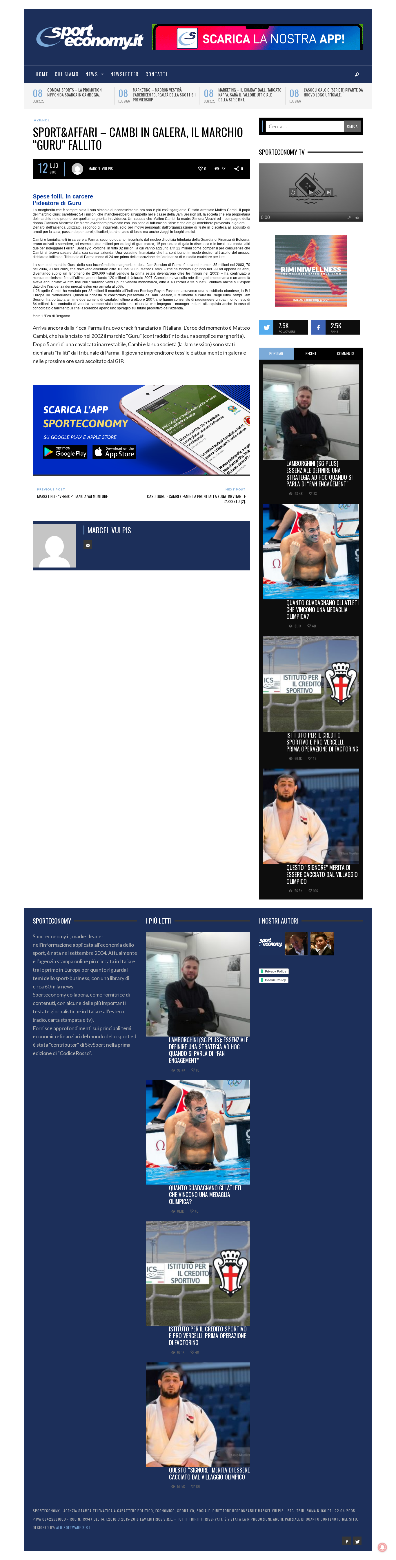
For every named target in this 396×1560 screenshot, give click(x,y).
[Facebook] (346, 1541)
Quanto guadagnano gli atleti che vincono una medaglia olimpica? (322, 609)
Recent (311, 353)
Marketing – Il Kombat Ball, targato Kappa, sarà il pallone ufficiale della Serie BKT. (246, 94)
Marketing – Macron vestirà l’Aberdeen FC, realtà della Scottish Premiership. (160, 94)
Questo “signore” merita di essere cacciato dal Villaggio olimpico (322, 874)
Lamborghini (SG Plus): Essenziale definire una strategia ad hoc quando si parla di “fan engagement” (319, 473)
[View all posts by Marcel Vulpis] (77, 169)
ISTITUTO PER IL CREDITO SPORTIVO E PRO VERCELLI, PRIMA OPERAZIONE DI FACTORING (322, 742)
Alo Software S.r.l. (74, 1527)
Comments (345, 353)
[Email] (87, 544)
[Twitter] (357, 1541)
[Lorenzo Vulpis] (322, 943)
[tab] (276, 354)
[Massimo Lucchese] (296, 943)
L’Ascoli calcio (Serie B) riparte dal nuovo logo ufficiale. (330, 92)
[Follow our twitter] (266, 327)
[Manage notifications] (382, 1547)
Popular (276, 353)
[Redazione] (270, 943)
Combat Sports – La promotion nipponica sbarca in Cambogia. (70, 92)
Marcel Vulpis (100, 168)
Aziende (42, 120)
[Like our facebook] (318, 327)
